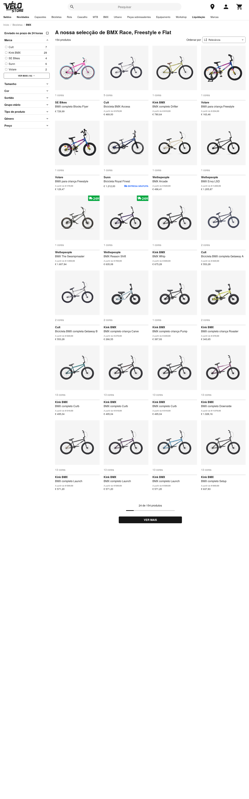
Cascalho (82, 17)
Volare (205, 102)
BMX (105, 17)
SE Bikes (61, 102)
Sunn (107, 177)
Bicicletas (56, 17)
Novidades (23, 17)
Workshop (181, 17)
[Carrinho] (239, 6)
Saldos (7, 17)
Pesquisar (124, 7)
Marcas (215, 17)
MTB (95, 17)
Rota (69, 17)
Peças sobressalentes (139, 17)
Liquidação (198, 17)
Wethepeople (160, 177)
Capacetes (40, 17)
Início (6, 24)
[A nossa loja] (212, 6)
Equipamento (163, 17)
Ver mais (150, 520)
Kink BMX (158, 102)
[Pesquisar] (72, 6)
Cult (106, 102)
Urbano (118, 17)
